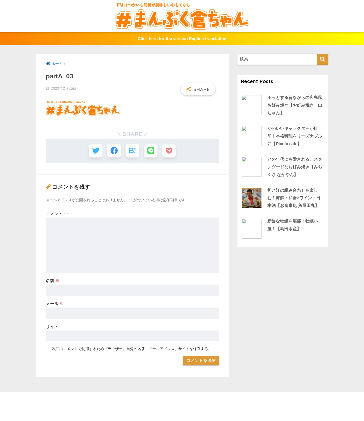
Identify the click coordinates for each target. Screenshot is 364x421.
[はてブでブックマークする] (132, 150)
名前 (53, 280)
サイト (52, 326)
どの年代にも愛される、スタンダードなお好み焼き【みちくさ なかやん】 (294, 167)
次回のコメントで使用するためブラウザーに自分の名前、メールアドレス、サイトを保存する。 (132, 349)
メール (55, 303)
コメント (57, 213)
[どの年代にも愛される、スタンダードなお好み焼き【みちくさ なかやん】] (251, 166)
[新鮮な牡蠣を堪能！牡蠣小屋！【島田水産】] (251, 228)
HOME (185, 401)
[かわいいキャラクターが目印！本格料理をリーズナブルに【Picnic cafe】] (251, 136)
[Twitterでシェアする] (96, 150)
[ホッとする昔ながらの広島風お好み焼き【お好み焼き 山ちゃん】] (251, 105)
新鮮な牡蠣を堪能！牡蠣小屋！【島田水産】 (292, 225)
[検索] (322, 59)
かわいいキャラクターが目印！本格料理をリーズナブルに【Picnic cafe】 (294, 136)
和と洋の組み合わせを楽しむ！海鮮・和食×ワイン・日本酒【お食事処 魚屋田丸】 (293, 198)
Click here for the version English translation (182, 38)
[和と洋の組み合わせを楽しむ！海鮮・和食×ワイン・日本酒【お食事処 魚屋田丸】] (251, 197)
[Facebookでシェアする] (114, 150)
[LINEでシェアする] (150, 150)
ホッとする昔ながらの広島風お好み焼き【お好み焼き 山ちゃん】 (294, 105)
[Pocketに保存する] (169, 150)
